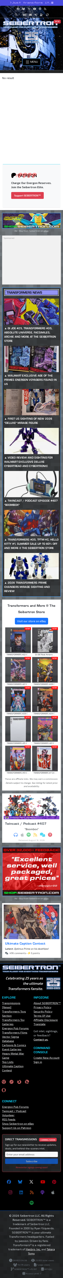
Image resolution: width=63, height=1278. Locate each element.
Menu (34, 61)
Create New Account (46, 1057)
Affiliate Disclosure (46, 1019)
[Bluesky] (20, 1182)
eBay (46, 231)
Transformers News (24, 293)
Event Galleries (11, 1049)
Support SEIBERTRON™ (27, 195)
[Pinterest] (54, 1182)
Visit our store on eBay (31, 621)
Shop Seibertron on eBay (18, 1123)
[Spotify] (31, 1203)
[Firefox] (19, 1081)
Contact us (41, 1039)
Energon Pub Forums (15, 1028)
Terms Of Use (42, 1015)
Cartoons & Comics (14, 1045)
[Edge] (27, 1081)
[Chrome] (4, 1081)
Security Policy (43, 1011)
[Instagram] (10, 1192)
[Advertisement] (31, 115)
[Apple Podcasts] (52, 1192)
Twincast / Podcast (14, 1111)
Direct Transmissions (30, 1139)
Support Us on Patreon (16, 1127)
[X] (31, 1182)
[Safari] (11, 1081)
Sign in (38, 1062)
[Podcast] (42, 1192)
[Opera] (4, 1090)
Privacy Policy (42, 1007)
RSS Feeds (8, 1119)
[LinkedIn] (21, 1192)
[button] (17, 15)
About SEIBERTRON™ (47, 1003)
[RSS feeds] (31, 1192)
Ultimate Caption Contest (25, 943)
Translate (40, 1024)
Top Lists (7, 1062)
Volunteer (8, 1115)
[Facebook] (9, 1182)
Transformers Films (14, 1032)
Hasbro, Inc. (33, 1249)
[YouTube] (43, 1182)
